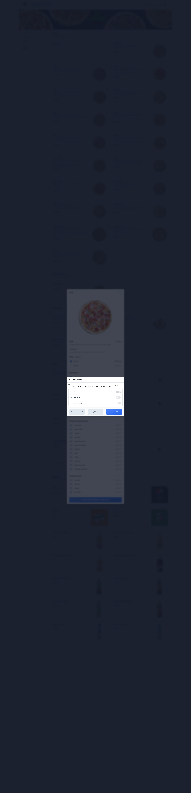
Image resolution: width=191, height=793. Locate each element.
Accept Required (77, 412)
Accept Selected (95, 412)
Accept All (114, 412)
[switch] (118, 392)
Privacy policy (108, 386)
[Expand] (71, 392)
